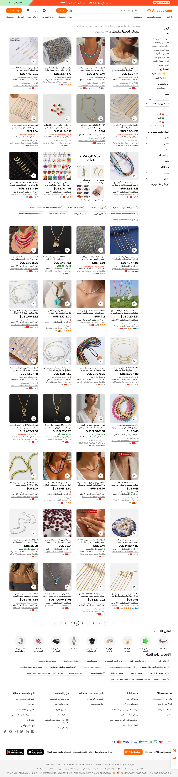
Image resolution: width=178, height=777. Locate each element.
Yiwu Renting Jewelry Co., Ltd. (126, 143)
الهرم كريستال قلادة (97, 208)
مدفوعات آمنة (132, 699)
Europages (129, 764)
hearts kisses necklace (93, 667)
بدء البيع (31, 704)
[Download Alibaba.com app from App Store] (35, 752)
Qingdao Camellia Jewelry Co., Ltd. (124, 605)
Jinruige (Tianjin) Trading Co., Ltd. (91, 271)
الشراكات (30, 720)
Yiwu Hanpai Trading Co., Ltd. (126, 326)
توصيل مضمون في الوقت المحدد (125, 709)
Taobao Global (100, 764)
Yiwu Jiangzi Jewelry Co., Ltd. (25, 85)
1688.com (60, 764)
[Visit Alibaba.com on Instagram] (16, 731)
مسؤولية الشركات (165, 709)
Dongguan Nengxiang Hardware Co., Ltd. (124, 194)
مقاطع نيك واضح (96, 673)
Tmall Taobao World (75, 764)
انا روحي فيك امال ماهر (158, 673)
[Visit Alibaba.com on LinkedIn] (27, 731)
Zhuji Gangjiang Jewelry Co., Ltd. (24, 554)
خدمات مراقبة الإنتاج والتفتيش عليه (124, 720)
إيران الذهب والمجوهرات (113, 661)
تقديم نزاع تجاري (62, 709)
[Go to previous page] (110, 623)
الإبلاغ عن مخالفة (62, 728)
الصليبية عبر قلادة (79, 214)
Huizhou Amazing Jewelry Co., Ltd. (57, 328)
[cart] (36, 11)
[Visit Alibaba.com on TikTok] (5, 731)
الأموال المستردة (62, 715)
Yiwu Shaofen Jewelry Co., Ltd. (58, 271)
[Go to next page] (37, 623)
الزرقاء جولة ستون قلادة (138, 661)
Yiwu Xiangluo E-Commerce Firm (57, 82)
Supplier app (101, 752)
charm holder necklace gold (124, 220)
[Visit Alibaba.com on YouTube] (10, 731)
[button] (70, 10)
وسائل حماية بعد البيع (129, 715)
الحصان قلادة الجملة (75, 208)
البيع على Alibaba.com (25, 699)
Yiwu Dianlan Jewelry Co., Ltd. (126, 85)
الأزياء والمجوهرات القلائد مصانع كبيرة (63, 667)
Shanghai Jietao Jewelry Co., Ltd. (91, 322)
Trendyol (118, 764)
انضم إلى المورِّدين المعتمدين (22, 715)
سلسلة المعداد (92, 661)
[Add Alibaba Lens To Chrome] (133, 752)
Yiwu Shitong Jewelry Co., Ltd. (126, 500)
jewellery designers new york (121, 667)
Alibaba (136, 26)
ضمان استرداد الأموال (129, 704)
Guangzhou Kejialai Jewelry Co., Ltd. (90, 382)
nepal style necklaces (47, 661)
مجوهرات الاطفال (117, 673)
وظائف (169, 715)
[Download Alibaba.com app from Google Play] (15, 752)
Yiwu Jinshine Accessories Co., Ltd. (124, 441)
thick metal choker (71, 661)
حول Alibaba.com (164, 693)
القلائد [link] (79, 26)
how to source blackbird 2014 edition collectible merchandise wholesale (55, 673)
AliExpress (49, 764)
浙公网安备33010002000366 (134, 773)
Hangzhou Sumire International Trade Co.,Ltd (57, 500)
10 (54, 623)
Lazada (89, 764)
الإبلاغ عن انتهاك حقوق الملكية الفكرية (57, 721)
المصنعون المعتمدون (95, 699)
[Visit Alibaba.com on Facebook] (32, 731)
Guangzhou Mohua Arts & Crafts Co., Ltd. (57, 194)
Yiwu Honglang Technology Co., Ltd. (23, 143)
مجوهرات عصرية (92, 26)
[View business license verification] (114, 772)
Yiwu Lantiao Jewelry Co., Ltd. (92, 554)
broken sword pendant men (30, 214)
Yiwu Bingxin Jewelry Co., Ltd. (25, 608)
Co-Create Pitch (165, 704)
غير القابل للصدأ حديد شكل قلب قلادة (153, 667)
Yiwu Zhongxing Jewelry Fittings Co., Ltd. (57, 143)
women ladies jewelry (57, 214)
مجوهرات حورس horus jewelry (30, 667)
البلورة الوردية (98, 214)
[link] (174, 750)
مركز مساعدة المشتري (59, 699)
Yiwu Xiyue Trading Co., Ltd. (93, 496)
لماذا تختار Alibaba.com (163, 699)
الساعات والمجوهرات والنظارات (116, 26)
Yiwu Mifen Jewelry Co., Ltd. (93, 611)
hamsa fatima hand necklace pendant (45, 208)
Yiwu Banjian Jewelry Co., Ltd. (58, 439)
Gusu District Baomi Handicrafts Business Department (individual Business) (57, 605)
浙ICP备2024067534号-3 (160, 773)
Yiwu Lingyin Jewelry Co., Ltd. (58, 382)
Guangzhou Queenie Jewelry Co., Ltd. (23, 385)
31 (43, 623)
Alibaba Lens (162, 752)
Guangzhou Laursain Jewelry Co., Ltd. (90, 141)
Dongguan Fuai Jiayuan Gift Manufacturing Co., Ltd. (23, 496)
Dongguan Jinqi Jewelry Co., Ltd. (24, 269)
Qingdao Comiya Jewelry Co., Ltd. (23, 194)
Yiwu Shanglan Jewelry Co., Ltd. (91, 85)
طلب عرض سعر (96, 704)
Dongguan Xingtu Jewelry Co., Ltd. (124, 269)
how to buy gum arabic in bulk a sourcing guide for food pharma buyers (138, 679)
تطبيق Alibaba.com (55, 752)
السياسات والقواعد (130, 725)
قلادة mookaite (160, 661)
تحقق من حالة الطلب (25, 709)
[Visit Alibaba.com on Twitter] (21, 731)
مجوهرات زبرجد (136, 673)
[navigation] (157, 325)
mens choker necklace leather (123, 214)
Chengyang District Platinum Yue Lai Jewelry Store (124, 552)
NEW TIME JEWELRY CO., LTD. (92, 443)
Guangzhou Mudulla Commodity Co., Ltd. (23, 324)
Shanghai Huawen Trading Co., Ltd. (57, 552)
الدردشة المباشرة (62, 704)
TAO (111, 764)
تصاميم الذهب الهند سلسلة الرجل (123, 208)
